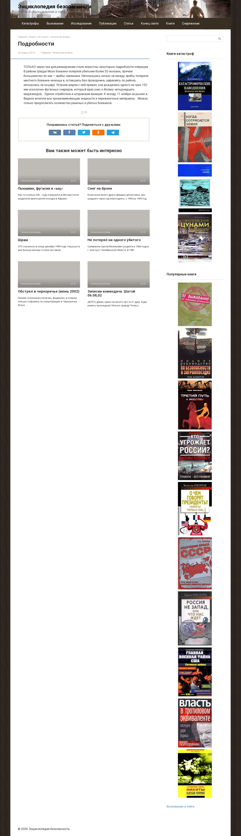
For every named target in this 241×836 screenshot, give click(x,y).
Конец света (150, 23)
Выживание (55, 23)
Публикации (107, 23)
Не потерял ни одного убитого (114, 240)
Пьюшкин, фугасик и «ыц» (40, 188)
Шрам (23, 240)
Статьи (128, 23)
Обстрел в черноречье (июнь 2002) (48, 291)
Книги (170, 23)
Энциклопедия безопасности (54, 6)
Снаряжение (191, 23)
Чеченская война (62, 52)
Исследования (81, 23)
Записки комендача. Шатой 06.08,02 (111, 293)
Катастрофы (30, 23)
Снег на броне (100, 188)
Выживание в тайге (180, 806)
